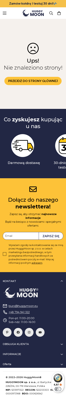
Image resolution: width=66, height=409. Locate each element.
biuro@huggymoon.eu (23, 306)
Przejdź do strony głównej (33, 81)
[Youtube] (40, 332)
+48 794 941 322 (19, 312)
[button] (59, 13)
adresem (37, 262)
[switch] (58, 389)
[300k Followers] (18, 332)
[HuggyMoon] (33, 13)
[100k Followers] (29, 332)
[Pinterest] (7, 332)
